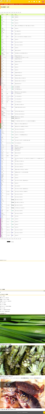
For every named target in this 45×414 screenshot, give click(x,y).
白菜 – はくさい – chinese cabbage (5, 306)
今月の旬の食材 (11, 4)
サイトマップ (21, 4)
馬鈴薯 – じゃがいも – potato (4, 299)
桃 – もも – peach (3, 302)
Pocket (12, 241)
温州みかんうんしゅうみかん (3, 108)
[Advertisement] (7, 252)
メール (16, 4)
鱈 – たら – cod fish (3, 304)
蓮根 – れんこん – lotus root (4, 297)
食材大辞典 (6, 4)
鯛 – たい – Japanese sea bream (5, 309)
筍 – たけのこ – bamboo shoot (4, 311)
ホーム (2, 4)
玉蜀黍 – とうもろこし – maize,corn (5, 301)
